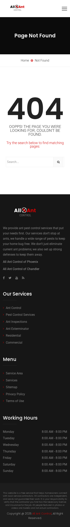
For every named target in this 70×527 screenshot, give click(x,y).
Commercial (14, 342)
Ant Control (13, 308)
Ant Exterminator (17, 329)
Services (11, 380)
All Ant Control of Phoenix (20, 262)
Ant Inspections (16, 322)
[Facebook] (5, 278)
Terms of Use (15, 401)
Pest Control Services (20, 315)
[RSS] (22, 278)
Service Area (14, 373)
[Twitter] (10, 278)
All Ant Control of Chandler (21, 269)
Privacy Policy (15, 394)
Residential (13, 335)
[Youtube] (16, 278)
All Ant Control (42, 514)
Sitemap (11, 387)
